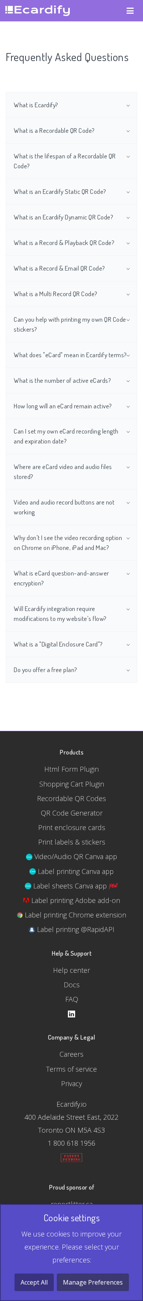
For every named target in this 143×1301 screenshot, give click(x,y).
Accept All (34, 1282)
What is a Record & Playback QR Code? (64, 242)
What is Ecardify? (36, 104)
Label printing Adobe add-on (74, 900)
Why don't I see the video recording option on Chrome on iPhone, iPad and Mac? (68, 542)
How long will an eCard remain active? (63, 405)
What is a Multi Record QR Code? (56, 293)
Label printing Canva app (75, 871)
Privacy (71, 1083)
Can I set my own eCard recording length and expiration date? (66, 436)
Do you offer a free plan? (45, 669)
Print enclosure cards (71, 827)
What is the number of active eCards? (62, 380)
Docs (72, 984)
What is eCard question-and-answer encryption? (61, 578)
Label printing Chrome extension (74, 914)
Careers (71, 1054)
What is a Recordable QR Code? (54, 130)
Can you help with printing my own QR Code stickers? (70, 324)
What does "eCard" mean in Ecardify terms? (70, 354)
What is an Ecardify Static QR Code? (60, 191)
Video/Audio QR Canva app (74, 856)
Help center (71, 970)
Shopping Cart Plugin (71, 783)
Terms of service (71, 1069)
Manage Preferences (93, 1282)
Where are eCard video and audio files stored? (63, 471)
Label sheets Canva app (70, 885)
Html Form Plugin (71, 769)
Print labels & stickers (71, 841)
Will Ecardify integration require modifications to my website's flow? (60, 613)
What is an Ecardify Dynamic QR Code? (63, 217)
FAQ (71, 999)
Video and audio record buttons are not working (64, 507)
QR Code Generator (72, 812)
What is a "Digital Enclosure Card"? (58, 644)
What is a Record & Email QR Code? (59, 268)
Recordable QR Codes (71, 798)
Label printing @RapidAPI (74, 929)
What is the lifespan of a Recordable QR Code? (65, 161)
